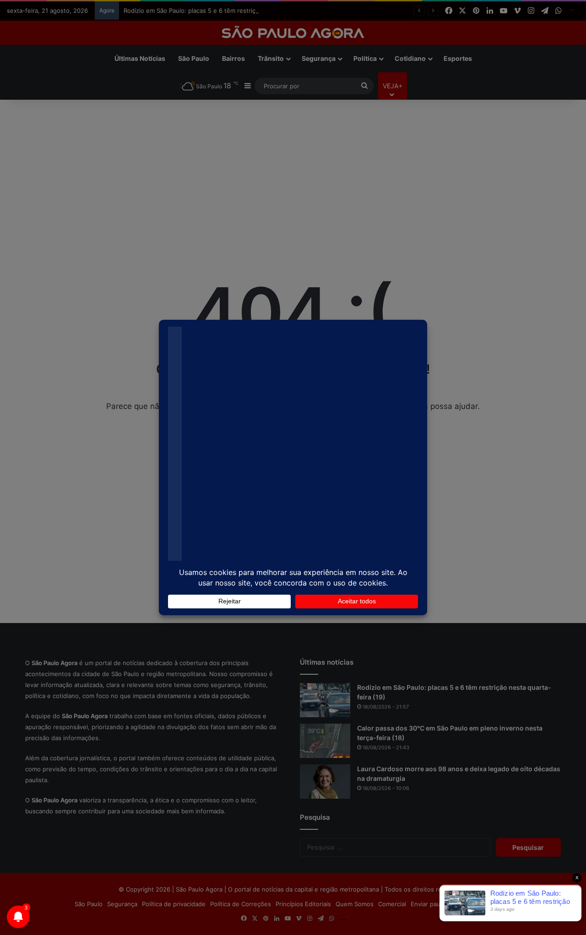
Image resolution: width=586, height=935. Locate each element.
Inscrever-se (360, 93)
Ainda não (286, 93)
